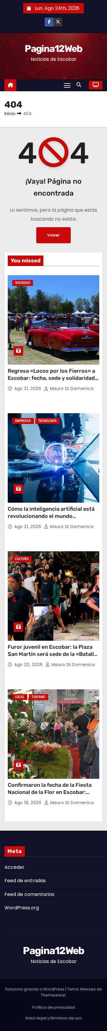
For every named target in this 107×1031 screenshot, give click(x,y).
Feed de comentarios (29, 894)
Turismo (38, 697)
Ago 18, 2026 (28, 803)
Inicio (9, 113)
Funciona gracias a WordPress (35, 989)
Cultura (22, 559)
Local (19, 697)
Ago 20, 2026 (29, 665)
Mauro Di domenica (70, 388)
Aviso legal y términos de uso (53, 1018)
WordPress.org (21, 907)
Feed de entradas (25, 880)
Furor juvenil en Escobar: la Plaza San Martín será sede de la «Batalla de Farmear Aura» (52, 654)
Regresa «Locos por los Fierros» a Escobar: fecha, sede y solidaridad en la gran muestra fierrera (51, 378)
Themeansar (53, 995)
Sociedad (22, 283)
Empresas (23, 421)
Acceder (14, 867)
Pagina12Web (53, 48)
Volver (53, 235)
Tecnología (47, 421)
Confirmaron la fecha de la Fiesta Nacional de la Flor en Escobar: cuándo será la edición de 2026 (50, 792)
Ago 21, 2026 (28, 388)
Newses (88, 989)
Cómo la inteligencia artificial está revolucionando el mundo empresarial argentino (51, 516)
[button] (80, 84)
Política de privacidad (53, 1007)
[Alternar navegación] (67, 85)
